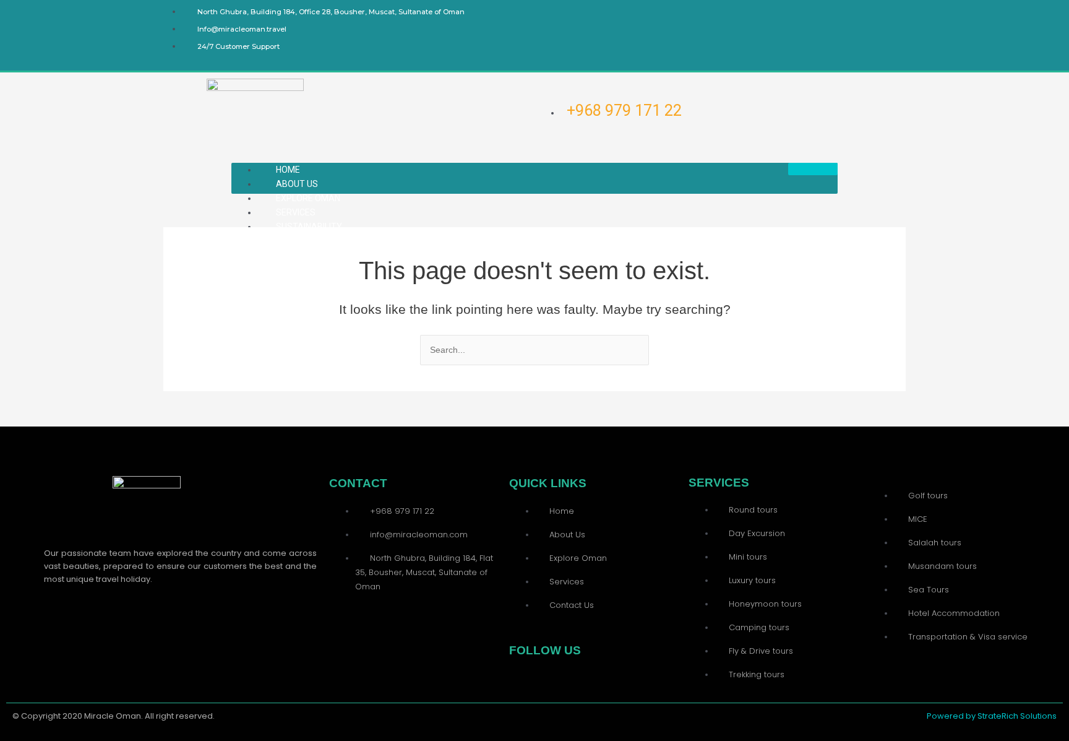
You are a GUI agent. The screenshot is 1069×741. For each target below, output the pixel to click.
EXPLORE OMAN (308, 198)
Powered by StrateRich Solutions (992, 716)
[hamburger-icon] (813, 169)
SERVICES (296, 212)
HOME (288, 170)
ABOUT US (297, 184)
